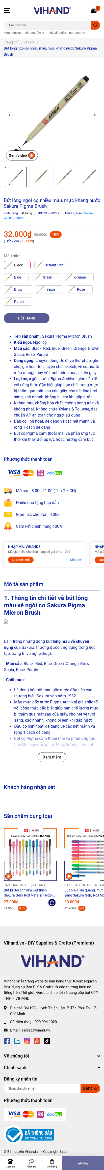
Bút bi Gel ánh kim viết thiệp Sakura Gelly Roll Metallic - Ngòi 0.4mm (28, 895)
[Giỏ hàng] (94, 10)
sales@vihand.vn (36, 1030)
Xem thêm (52, 757)
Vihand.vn (33, 1152)
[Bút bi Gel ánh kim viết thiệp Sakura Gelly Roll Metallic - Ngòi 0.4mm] (30, 854)
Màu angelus (12, 33)
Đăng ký (90, 1088)
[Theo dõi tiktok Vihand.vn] (47, 1040)
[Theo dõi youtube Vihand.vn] (37, 1040)
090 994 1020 (46, 1022)
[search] (95, 25)
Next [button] (94, 114)
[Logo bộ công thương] (29, 1134)
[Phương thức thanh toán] (35, 473)
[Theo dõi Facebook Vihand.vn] (7, 1040)
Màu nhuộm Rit (34, 33)
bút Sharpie (77, 33)
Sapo (63, 1152)
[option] (52, 114)
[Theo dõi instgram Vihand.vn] (27, 1040)
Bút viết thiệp (57, 33)
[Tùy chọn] (52, 902)
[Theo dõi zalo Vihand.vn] (17, 1040)
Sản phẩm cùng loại (28, 816)
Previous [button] (9, 114)
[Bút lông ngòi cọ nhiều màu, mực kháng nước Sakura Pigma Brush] (52, 114)
